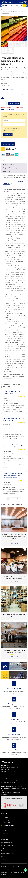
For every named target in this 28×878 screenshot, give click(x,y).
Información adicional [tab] (9, 164)
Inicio (2, 9)
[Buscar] (25, 5)
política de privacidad (9, 130)
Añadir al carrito (14, 103)
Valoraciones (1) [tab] (7, 171)
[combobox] (12, 5)
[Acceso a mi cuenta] (22, 2)
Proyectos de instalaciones (12, 9)
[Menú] (20, 2)
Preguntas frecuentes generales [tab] (12, 168)
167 (17, 499)
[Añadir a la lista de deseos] (2, 98)
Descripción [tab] (6, 161)
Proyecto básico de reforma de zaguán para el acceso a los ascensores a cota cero (12, 476)
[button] (24, 18)
